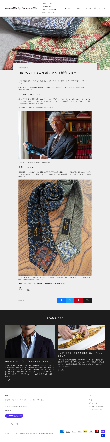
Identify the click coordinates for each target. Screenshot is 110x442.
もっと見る (8, 380)
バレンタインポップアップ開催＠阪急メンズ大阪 (26, 361)
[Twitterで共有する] (70, 300)
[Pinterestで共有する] (78, 300)
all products (47, 7)
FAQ (90, 400)
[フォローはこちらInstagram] (17, 424)
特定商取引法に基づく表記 (97, 406)
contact (51, 13)
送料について (93, 403)
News (44, 13)
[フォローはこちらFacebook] (6, 424)
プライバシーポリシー (95, 409)
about (50, 4)
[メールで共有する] (87, 300)
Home (44, 4)
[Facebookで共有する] (61, 300)
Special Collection (49, 10)
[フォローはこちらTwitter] (12, 424)
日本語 (79, 8)
